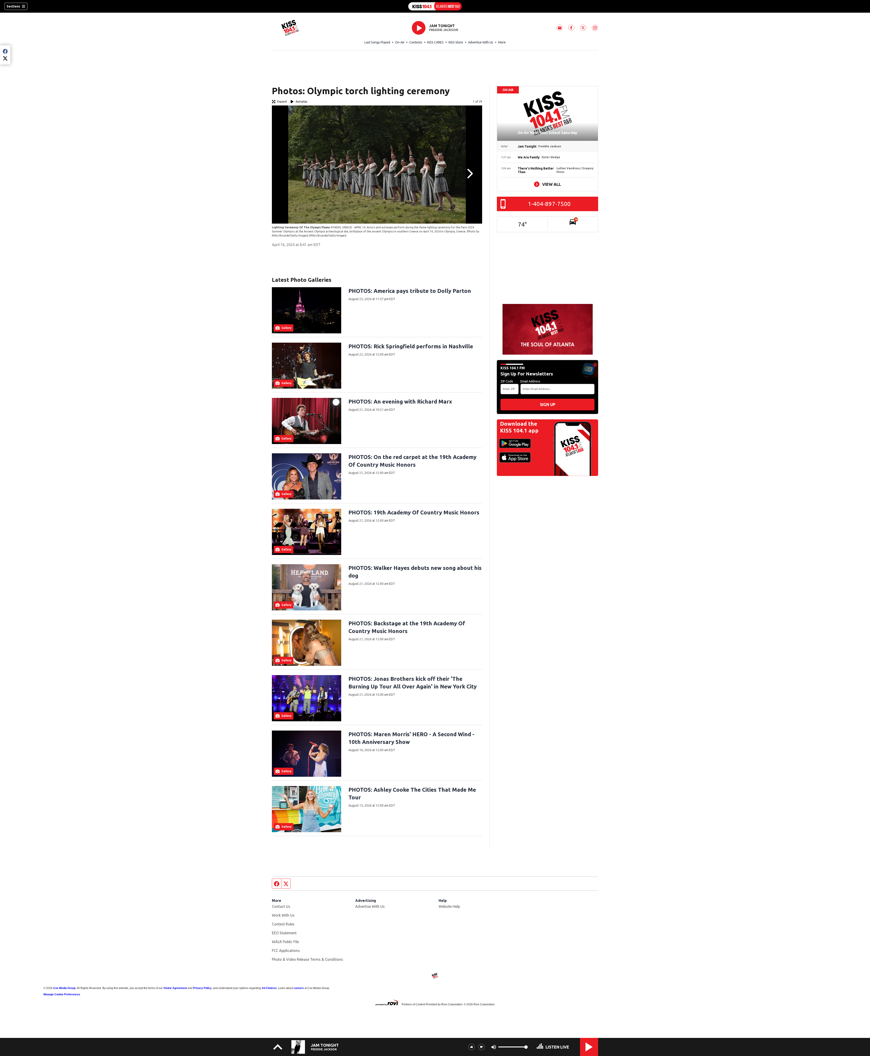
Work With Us (283, 915)
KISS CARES (435, 42)
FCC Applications (286, 950)
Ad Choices (269, 988)
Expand (282, 101)
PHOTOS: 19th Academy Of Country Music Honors (413, 512)
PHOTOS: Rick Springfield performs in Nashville (410, 346)
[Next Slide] (469, 173)
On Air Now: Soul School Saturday (547, 133)
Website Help (449, 906)
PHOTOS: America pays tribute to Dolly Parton (409, 291)
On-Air (399, 42)
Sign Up (547, 404)
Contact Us (281, 906)
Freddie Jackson (443, 30)
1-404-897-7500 (549, 204)
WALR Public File (285, 942)
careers (299, 988)
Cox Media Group (64, 988)
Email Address (530, 381)
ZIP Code (506, 381)
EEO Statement (284, 933)
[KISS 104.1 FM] (435, 6)
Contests (415, 42)
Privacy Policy (202, 988)
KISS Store (456, 42)
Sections (13, 6)
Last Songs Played (377, 42)
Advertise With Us (480, 42)
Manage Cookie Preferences (62, 994)
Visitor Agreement (175, 988)
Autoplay (301, 101)
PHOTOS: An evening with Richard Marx (400, 402)
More (502, 42)
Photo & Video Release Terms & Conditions (307, 959)
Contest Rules (283, 924)
